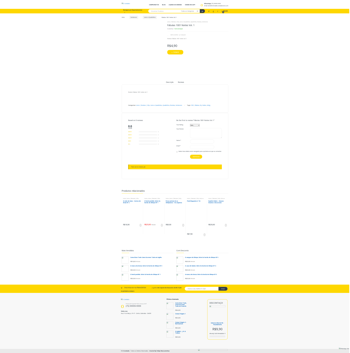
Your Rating (179, 125)
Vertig (208, 105)
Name (178, 140)
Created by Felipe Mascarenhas (159, 351)
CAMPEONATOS (154, 5)
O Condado (125, 351)
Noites (204, 105)
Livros (124, 198)
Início (123, 17)
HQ (201, 105)
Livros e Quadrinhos (150, 17)
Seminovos (134, 17)
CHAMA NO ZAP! (190, 5)
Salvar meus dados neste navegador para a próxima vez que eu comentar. (199, 151)
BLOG (163, 5)
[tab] (170, 83)
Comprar (176, 52)
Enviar (223, 289)
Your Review (179, 129)
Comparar (183, 35)
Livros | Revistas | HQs (173, 22)
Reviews (181, 82)
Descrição (170, 82)
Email (178, 146)
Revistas (199, 22)
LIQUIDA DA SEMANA (175, 5)
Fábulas (197, 105)
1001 (192, 105)
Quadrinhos (194, 22)
